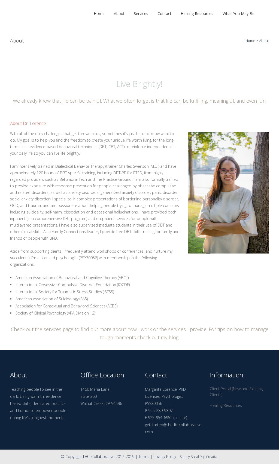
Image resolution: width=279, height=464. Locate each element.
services (52, 329)
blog (173, 337)
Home (250, 40)
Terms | (145, 456)
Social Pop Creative (205, 456)
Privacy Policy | (166, 456)
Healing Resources (226, 405)
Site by (185, 456)
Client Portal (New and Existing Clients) (236, 391)
